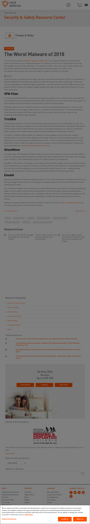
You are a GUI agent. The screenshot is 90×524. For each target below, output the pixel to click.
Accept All (64, 519)
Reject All (80, 519)
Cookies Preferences (9, 519)
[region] (45, 514)
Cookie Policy (28, 514)
